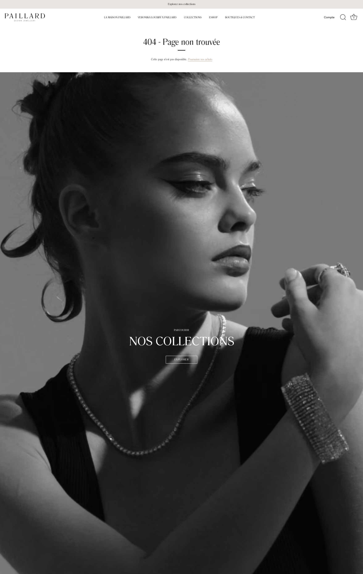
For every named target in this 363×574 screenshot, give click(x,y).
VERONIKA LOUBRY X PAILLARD (157, 17)
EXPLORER (181, 359)
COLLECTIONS (193, 17)
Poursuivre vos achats (200, 59)
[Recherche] (343, 17)
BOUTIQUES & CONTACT (240, 17)
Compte (329, 17)
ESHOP (213, 17)
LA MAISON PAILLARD (117, 17)
